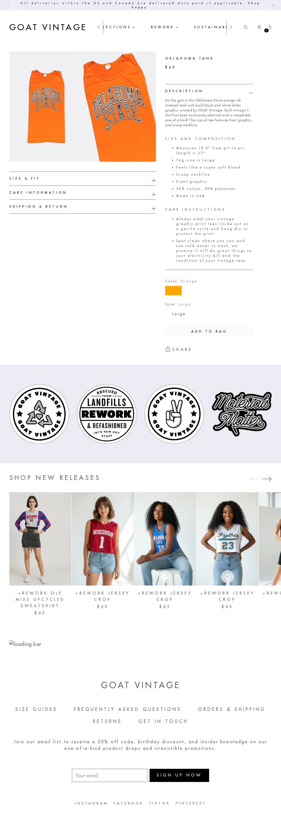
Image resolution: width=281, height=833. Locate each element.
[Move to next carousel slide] (267, 478)
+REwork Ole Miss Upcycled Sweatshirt (40, 599)
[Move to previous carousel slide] (254, 479)
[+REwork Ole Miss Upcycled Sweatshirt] (40, 538)
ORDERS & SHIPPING (232, 709)
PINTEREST (191, 803)
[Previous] (8, 5)
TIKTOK (159, 803)
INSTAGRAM (91, 803)
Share (182, 349)
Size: (178, 304)
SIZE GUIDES (36, 709)
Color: (181, 281)
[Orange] (173, 290)
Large (179, 313)
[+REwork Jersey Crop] (103, 538)
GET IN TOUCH (163, 721)
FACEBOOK (129, 803)
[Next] (273, 5)
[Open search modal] (245, 27)
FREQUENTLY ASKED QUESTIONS (128, 709)
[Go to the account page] (257, 27)
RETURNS (107, 721)
